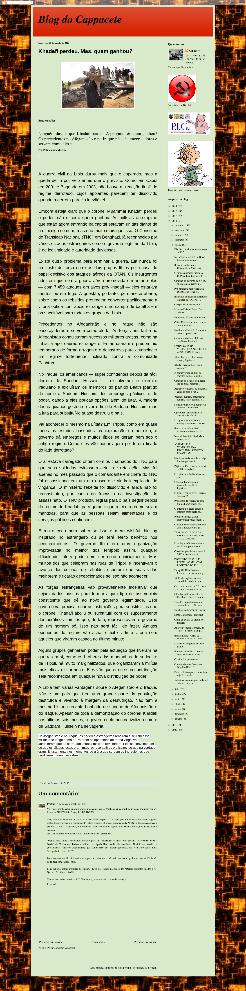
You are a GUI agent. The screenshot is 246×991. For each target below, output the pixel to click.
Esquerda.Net (46, 120)
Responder (52, 884)
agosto (178, 244)
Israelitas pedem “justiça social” (190, 610)
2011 (175, 221)
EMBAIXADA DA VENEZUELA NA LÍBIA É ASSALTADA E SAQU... (190, 349)
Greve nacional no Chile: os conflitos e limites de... (188, 339)
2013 (175, 211)
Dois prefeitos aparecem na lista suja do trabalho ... (190, 673)
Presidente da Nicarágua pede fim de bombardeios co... (189, 502)
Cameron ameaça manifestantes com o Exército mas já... (190, 526)
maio (178, 699)
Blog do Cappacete (80, 18)
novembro (180, 230)
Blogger (152, 967)
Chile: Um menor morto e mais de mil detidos (190, 324)
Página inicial (98, 942)
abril (177, 704)
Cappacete (194, 50)
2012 (175, 216)
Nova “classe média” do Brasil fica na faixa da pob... (189, 258)
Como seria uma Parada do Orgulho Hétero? (188, 665)
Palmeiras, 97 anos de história (189, 317)
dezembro (180, 225)
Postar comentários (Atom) (61, 947)
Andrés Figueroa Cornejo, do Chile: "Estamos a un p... (189, 629)
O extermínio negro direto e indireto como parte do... (188, 510)
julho (178, 689)
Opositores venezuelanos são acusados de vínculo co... (188, 414)
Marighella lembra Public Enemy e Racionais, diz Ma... (190, 422)
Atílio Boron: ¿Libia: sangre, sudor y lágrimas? (189, 358)
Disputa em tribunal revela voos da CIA (190, 250)
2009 (175, 729)
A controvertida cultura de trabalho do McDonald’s (188, 374)
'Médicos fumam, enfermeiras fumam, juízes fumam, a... (189, 398)
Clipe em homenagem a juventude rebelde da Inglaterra (186, 485)
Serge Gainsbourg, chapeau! (188, 614)
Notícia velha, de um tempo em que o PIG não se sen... (190, 406)
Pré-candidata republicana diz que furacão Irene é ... (189, 290)
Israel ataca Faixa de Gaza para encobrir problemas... (190, 331)
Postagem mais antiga (145, 942)
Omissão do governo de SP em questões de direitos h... (190, 282)
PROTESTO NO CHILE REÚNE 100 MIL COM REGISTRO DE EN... (188, 562)
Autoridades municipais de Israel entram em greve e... (191, 681)
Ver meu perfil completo (180, 67)
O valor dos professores (186, 659)
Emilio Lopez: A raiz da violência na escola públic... (189, 637)
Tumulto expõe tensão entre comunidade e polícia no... (189, 603)
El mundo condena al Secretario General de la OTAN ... (190, 298)
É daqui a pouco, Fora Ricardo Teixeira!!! (190, 494)
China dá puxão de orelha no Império (188, 621)
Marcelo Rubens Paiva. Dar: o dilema (189, 311)
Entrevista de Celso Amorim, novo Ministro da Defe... (189, 653)
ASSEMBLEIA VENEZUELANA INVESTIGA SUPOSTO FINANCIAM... (188, 448)
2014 (175, 206)
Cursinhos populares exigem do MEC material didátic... (190, 553)
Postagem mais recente (50, 942)
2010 (175, 725)
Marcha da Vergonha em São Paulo (189, 645)
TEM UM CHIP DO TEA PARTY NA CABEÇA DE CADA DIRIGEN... (189, 535)
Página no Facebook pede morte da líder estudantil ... (190, 467)
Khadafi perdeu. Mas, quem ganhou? (188, 366)
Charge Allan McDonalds (187, 304)
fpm (129, 967)
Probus (51, 804)
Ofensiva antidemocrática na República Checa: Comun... (189, 595)
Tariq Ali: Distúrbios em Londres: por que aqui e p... (189, 571)
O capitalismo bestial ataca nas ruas (189, 475)
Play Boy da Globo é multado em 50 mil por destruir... (189, 545)
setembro (180, 239)
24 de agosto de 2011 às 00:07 (71, 803)
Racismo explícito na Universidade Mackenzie (188, 266)
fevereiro (180, 713)
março (178, 709)
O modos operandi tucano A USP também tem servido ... (190, 274)
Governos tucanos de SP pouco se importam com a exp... (190, 587)
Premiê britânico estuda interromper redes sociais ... (189, 518)
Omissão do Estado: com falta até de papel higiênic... (189, 382)
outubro (179, 235)
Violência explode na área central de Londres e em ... (189, 579)
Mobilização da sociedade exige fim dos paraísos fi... (190, 459)
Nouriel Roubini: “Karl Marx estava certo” (189, 437)
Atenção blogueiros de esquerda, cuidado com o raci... (190, 390)
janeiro (179, 718)
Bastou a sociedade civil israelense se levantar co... (188, 430)
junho (178, 694)
